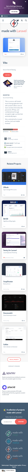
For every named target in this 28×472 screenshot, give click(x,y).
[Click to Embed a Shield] (10, 129)
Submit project (5, 465)
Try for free (14, 11)
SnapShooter (8, 281)
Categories (3, 20)
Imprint (14, 467)
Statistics (6, 131)
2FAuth (6, 187)
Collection (5, 16)
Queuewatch (8, 313)
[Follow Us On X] (22, 20)
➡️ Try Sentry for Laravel (18, 87)
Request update (14, 131)
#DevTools (5, 289)
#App (5, 54)
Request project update (15, 465)
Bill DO (5, 219)
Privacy (24, 465)
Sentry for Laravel (10, 250)
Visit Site (7, 75)
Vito (5, 62)
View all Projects (14, 359)
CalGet (5, 344)
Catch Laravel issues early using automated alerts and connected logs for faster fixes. (19, 82)
